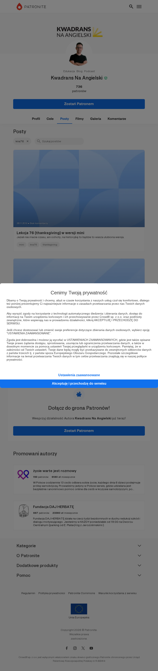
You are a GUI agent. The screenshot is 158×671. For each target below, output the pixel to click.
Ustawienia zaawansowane (79, 375)
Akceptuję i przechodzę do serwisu (79, 383)
